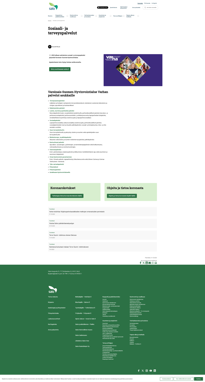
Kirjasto (132, 339)
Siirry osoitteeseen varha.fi (60, 69)
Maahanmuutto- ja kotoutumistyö (111, 306)
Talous (104, 314)
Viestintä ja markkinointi (108, 316)
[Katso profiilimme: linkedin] (155, 370)
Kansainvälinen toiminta (108, 304)
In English (154, 3)
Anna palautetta (136, 7)
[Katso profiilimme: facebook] (139, 370)
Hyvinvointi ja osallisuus (74, 16)
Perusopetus (133, 326)
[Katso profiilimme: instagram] (147, 370)
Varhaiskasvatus (134, 323)
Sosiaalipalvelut (55, 120)
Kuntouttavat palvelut (57, 142)
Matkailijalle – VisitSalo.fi (83, 297)
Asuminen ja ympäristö (102, 16)
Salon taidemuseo (81, 335)
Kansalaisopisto (134, 337)
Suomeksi (140, 3)
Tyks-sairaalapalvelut (57, 164)
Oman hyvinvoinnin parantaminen (61, 157)
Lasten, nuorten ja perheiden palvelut (62, 111)
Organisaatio (105, 307)
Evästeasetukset (166, 379)
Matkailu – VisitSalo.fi (135, 344)
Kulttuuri (132, 340)
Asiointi (104, 299)
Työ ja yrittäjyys (117, 16)
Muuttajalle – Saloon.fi (82, 302)
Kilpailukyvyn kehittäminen (109, 355)
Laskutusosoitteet (54, 319)
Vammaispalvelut (55, 149)
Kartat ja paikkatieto (107, 328)
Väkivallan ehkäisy (134, 309)
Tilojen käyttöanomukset (136, 330)
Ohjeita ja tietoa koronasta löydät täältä (122, 196)
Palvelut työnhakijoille (108, 349)
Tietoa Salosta (53, 297)
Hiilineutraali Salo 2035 (108, 338)
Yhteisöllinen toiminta (135, 302)
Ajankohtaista (113, 7)
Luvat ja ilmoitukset (107, 357)
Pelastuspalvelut (55, 170)
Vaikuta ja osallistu (135, 301)
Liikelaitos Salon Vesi (82, 341)
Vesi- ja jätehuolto (107, 333)
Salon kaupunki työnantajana (109, 311)
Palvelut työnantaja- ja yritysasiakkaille (112, 350)
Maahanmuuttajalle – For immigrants (139, 311)
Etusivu (50, 16)
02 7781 (65, 274)
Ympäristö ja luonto (107, 335)
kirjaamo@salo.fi (53, 274)
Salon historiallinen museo (83, 330)
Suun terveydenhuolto (57, 130)
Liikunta (132, 342)
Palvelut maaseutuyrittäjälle (109, 354)
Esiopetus (132, 325)
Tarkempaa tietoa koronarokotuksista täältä (67, 196)
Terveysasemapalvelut (57, 101)
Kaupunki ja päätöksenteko (59, 16)
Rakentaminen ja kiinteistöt (109, 330)
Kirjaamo (51, 302)
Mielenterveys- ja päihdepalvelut (60, 137)
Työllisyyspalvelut (107, 347)
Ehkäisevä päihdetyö (135, 306)
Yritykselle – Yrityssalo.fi (83, 313)
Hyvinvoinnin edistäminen (109, 302)
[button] (150, 7)
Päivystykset (54, 167)
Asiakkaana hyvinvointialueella (60, 172)
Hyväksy (198, 379)
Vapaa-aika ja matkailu (130, 16)
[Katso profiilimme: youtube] (151, 370)
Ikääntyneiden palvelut (57, 108)
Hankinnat (105, 301)
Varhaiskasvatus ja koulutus (89, 16)
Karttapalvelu (52, 324)
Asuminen (105, 323)
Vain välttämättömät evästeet (183, 379)
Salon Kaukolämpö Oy (82, 346)
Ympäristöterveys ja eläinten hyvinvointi (112, 336)
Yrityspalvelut (106, 352)
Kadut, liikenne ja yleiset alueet (110, 326)
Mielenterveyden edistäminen (137, 304)
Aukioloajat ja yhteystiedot (123, 7)
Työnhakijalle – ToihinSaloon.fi (85, 308)
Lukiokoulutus (133, 328)
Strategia (104, 312)
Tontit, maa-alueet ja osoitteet (110, 331)
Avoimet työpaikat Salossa (109, 345)
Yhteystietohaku (53, 313)
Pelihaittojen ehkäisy (135, 307)
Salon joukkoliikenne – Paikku (84, 324)
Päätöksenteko (106, 309)
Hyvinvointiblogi (134, 316)
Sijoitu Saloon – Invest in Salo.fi (85, 319)
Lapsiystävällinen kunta (136, 314)
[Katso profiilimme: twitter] (143, 370)
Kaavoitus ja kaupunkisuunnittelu (111, 325)
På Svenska (147, 3)
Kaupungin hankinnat (107, 359)
